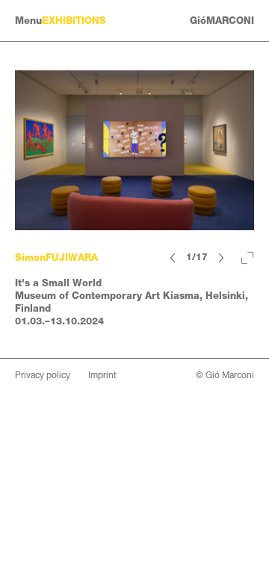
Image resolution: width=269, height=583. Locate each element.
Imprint (102, 375)
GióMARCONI (222, 20)
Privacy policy (42, 375)
